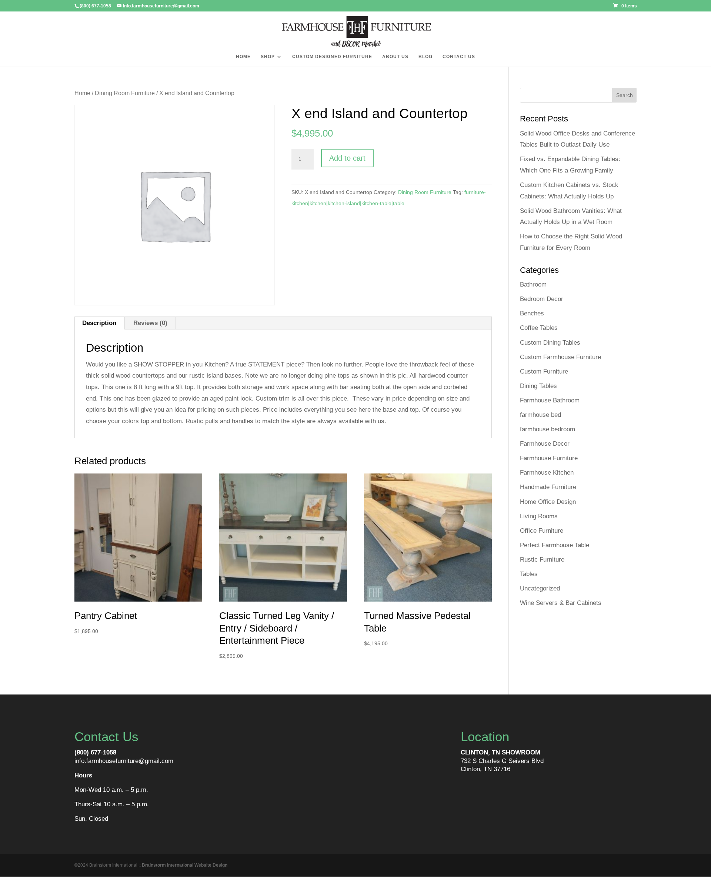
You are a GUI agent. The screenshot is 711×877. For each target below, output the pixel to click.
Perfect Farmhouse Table (554, 545)
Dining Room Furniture (125, 93)
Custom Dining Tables (550, 342)
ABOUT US (395, 56)
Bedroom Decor (541, 298)
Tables (529, 574)
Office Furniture (541, 530)
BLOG (425, 56)
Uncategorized (540, 588)
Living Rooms (539, 516)
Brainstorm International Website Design (184, 865)
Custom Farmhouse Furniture (560, 357)
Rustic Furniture (542, 559)
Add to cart (347, 158)
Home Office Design (548, 501)
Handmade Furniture (548, 487)
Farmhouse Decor (545, 443)
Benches (532, 313)
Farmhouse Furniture (549, 458)
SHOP (268, 56)
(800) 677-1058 (95, 752)
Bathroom (533, 284)
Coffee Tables (539, 327)
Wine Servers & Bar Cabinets (560, 602)
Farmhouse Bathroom (550, 400)
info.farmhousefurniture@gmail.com (123, 760)
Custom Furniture (544, 371)
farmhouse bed (540, 414)
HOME (243, 56)
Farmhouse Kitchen (547, 472)
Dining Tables (538, 385)
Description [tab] (99, 323)
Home (82, 93)
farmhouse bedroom (547, 429)
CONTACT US (459, 56)
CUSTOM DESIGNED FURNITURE (332, 56)
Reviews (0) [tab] (150, 323)
